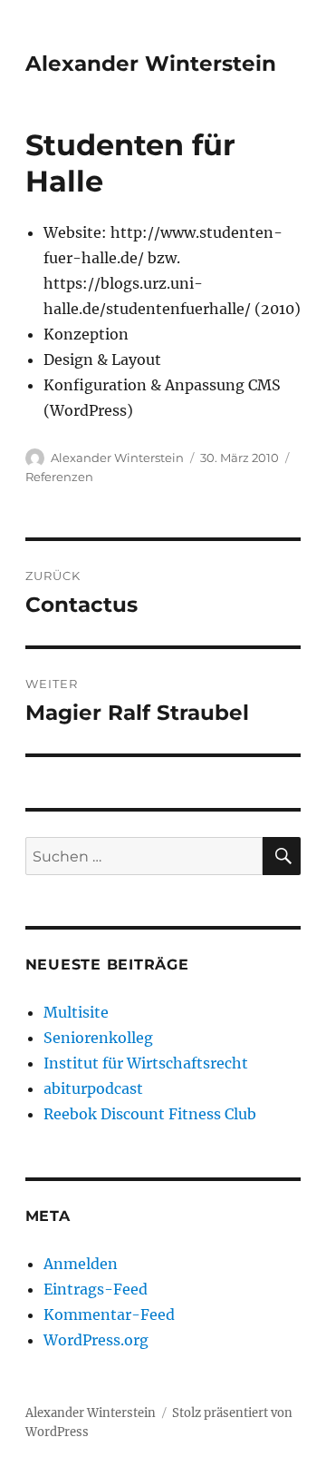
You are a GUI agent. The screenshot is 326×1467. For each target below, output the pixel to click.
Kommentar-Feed (109, 1314)
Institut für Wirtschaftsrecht (145, 1063)
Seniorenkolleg (98, 1038)
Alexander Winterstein (150, 63)
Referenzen (59, 476)
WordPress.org (96, 1340)
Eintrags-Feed (95, 1289)
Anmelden (80, 1264)
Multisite (76, 1012)
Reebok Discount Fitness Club (149, 1114)
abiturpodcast (93, 1088)
